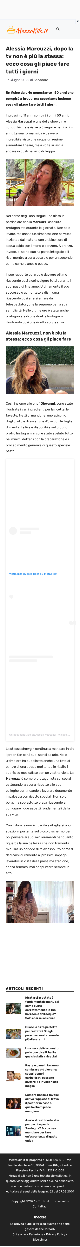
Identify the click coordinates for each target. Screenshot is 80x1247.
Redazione (36, 1234)
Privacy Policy (55, 1234)
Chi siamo (19, 1234)
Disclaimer (40, 1239)
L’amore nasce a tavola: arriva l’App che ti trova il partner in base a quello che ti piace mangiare (42, 1103)
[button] (57, 29)
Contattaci (40, 1206)
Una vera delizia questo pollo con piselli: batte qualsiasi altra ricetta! (41, 1052)
